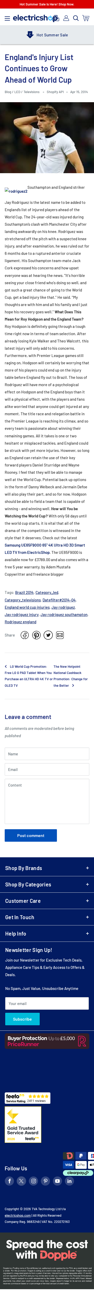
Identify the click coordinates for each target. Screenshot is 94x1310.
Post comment (30, 835)
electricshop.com (18, 1215)
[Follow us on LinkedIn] (69, 1182)
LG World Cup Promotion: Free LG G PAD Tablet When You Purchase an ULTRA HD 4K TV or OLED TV (29, 676)
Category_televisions (23, 600)
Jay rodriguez (63, 607)
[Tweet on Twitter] (48, 635)
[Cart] (86, 18)
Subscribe (22, 1018)
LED (17, 92)
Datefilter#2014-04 (59, 600)
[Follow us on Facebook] (9, 1182)
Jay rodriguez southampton (63, 614)
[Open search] (76, 18)
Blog (8, 92)
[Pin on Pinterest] (36, 635)
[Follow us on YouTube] (57, 1182)
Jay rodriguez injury (22, 614)
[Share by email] (59, 635)
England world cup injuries (27, 607)
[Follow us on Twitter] (21, 1182)
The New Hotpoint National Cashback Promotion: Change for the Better (71, 676)
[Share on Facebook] (24, 635)
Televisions (31, 92)
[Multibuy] (55, 18)
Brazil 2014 (24, 592)
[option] (47, 35)
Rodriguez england (20, 621)
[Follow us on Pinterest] (45, 1182)
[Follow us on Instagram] (33, 1182)
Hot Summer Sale (52, 35)
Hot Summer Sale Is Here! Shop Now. (47, 4)
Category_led (47, 592)
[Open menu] (7, 17)
